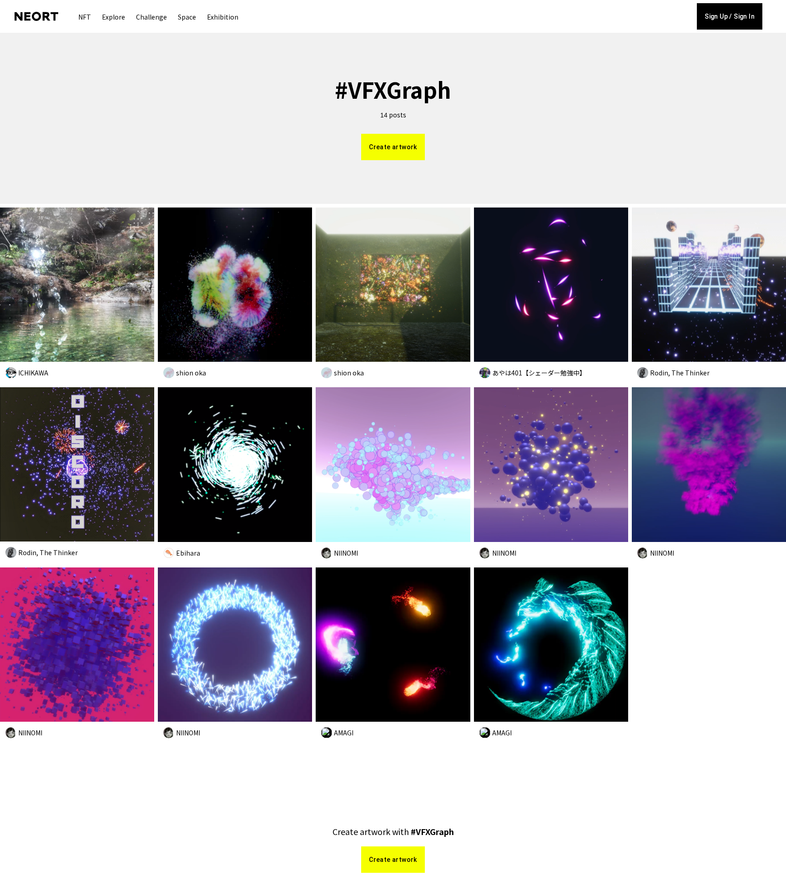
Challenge (151, 16)
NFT (84, 16)
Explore (113, 16)
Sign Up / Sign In (730, 16)
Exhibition (222, 16)
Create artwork (393, 147)
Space (187, 16)
